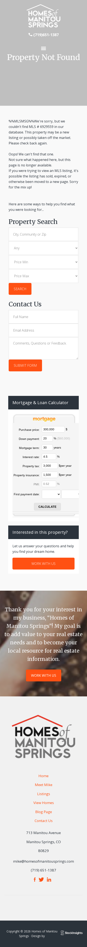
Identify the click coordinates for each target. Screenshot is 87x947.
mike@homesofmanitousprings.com (43, 861)
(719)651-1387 (46, 34)
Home (43, 775)
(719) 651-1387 (43, 870)
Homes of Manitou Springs (43, 15)
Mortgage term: (29, 448)
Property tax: (31, 466)
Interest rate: (31, 457)
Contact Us (44, 820)
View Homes (43, 802)
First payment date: (27, 494)
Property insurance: (27, 475)
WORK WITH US (43, 563)
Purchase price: (29, 429)
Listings (43, 793)
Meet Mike (43, 784)
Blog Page (43, 811)
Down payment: (29, 439)
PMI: (37, 484)
